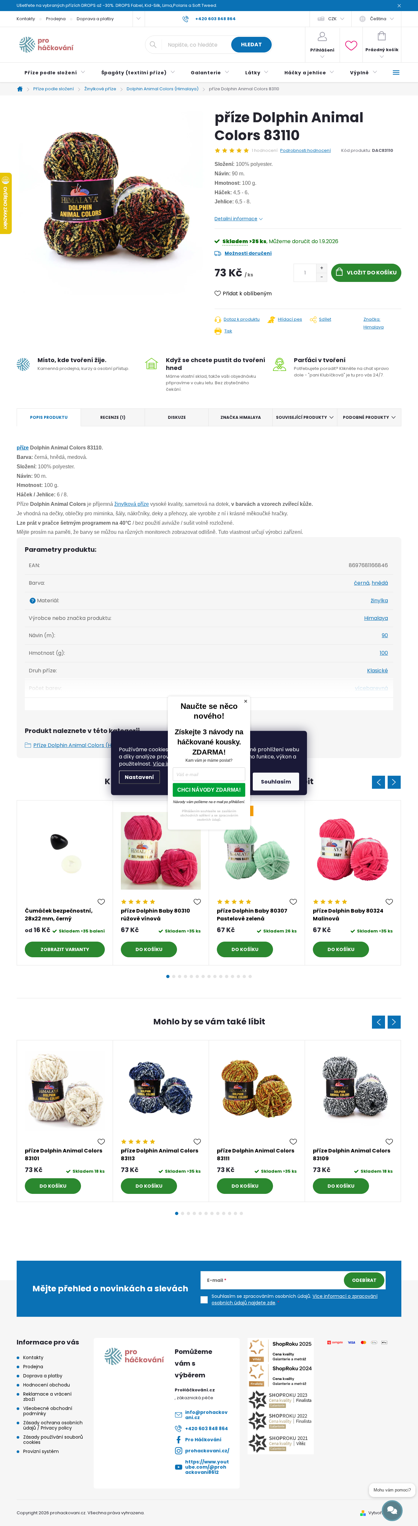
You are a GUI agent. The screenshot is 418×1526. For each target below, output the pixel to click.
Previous (378, 782)
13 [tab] (238, 976)
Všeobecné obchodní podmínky (47, 1411)
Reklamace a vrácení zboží (47, 1396)
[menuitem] (55, 73)
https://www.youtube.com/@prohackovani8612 (207, 1467)
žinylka (379, 600)
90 (385, 635)
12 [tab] (232, 976)
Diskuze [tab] (177, 417)
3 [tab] (179, 976)
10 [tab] (220, 976)
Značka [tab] (240, 417)
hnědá (380, 583)
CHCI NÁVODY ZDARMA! (209, 790)
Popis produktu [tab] (49, 417)
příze (23, 447)
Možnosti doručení (248, 253)
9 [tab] (215, 976)
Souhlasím (276, 781)
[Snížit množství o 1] (321, 277)
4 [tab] (185, 976)
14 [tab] (244, 976)
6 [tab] (197, 976)
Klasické (377, 670)
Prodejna (56, 19)
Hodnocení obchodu (46, 1385)
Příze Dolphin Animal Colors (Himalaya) (83, 745)
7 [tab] (203, 976)
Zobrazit (52, 949)
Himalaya (376, 618)
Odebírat (364, 1280)
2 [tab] (173, 976)
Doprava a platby (95, 19)
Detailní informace (236, 218)
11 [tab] (226, 976)
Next (394, 782)
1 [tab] (167, 976)
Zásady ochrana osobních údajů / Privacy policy (53, 1425)
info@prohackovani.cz (206, 1415)
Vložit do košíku (372, 272)
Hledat (251, 44)
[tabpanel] (65, 882)
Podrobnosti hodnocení (305, 150)
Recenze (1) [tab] (112, 417)
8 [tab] (209, 976)
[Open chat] (392, 1510)
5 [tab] (191, 976)
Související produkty (301, 417)
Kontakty (26, 19)
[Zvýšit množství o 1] (321, 268)
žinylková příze (131, 504)
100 (384, 653)
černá (361, 583)
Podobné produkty (366, 417)
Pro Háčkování (203, 1439)
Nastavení (139, 777)
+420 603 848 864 (206, 1428)
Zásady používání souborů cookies (53, 1439)
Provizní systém (41, 1451)
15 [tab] (250, 976)
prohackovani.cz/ (207, 1450)
